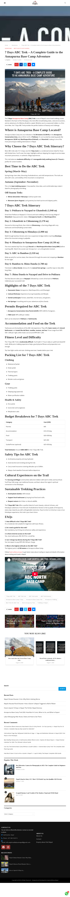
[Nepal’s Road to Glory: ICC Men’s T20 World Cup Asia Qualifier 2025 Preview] (9, 783)
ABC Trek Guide (33, 596)
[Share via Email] (33, 64)
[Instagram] (8, 847)
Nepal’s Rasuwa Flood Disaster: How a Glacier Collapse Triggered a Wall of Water (30, 704)
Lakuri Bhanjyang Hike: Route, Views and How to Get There (23, 717)
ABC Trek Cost (22, 596)
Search (6, 686)
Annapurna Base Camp (20, 118)
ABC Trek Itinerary (46, 596)
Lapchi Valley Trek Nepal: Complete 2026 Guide (47, 753)
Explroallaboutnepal (15, 552)
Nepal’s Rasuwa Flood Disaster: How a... (20, 864)
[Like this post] (17, 64)
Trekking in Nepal (43, 603)
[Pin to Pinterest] (29, 64)
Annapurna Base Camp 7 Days (14, 599)
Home (6, 45)
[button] (35, 668)
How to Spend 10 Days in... (16, 870)
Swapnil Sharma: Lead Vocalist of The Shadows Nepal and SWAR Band (37, 793)
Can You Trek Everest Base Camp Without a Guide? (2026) (20, 746)
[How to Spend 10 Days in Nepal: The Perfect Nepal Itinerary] (4, 870)
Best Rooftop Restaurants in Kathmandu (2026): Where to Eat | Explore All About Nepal (29, 740)
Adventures (15, 45)
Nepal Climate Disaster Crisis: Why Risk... (20, 857)
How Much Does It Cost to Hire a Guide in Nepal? (18, 753)
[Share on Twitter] (25, 64)
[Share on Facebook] (21, 64)
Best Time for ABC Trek (12, 603)
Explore (8, 60)
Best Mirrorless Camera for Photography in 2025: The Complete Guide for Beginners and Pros (40, 766)
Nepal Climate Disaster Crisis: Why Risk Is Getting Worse (22, 699)
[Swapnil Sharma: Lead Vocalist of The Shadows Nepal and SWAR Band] (9, 797)
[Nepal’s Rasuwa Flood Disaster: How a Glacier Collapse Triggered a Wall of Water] (4, 864)
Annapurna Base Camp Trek (34, 599)
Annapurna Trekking (51, 599)
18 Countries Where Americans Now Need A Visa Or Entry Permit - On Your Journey (28, 726)
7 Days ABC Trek (10, 596)
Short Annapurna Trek (28, 603)
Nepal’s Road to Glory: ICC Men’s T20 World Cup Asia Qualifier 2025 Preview (39, 779)
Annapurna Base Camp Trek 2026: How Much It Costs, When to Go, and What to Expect (32, 712)
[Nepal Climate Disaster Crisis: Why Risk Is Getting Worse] (4, 857)
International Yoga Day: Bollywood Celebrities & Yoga (19, 733)
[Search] (65, 3)
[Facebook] (3, 847)
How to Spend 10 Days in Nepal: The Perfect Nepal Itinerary (23, 708)
